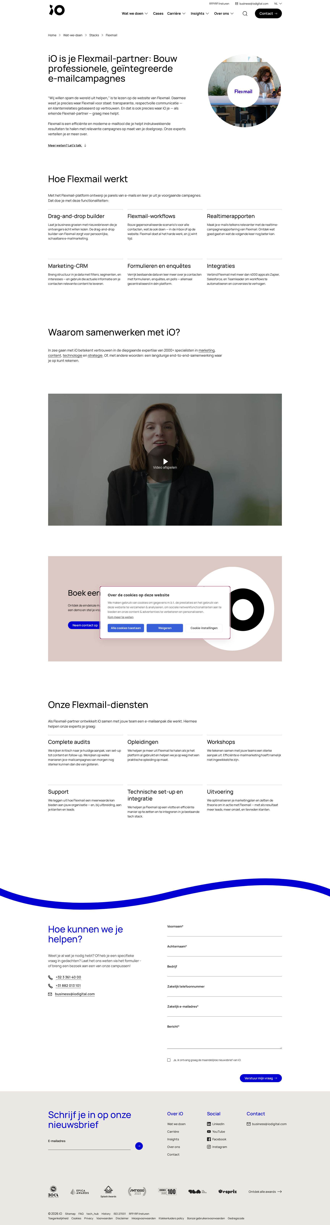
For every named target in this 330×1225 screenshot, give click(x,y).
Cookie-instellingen (204, 628)
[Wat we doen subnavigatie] (146, 13)
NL (276, 3)
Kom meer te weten (120, 617)
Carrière (174, 13)
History (106, 1213)
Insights (197, 13)
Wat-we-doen (72, 35)
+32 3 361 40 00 (68, 977)
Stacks (94, 35)
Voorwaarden (104, 1218)
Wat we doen (132, 13)
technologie (72, 355)
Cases (158, 13)
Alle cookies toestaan (126, 628)
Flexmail (111, 35)
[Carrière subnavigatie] (184, 13)
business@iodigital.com (253, 3)
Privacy (88, 1218)
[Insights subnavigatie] (207, 13)
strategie (95, 355)
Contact (173, 1154)
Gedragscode (236, 1218)
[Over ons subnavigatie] (232, 13)
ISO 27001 (120, 1213)
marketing (207, 350)
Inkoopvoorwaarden (144, 1218)
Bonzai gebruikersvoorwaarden (206, 1218)
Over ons (221, 13)
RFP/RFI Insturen (219, 3)
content (54, 355)
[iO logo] (57, 10)
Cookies (76, 1218)
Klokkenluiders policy (171, 1218)
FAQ (80, 1213)
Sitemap (70, 1213)
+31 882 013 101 (68, 985)
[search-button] (245, 13)
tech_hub (93, 1213)
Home (52, 35)
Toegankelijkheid (58, 1218)
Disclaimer (122, 1218)
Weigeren (164, 628)
